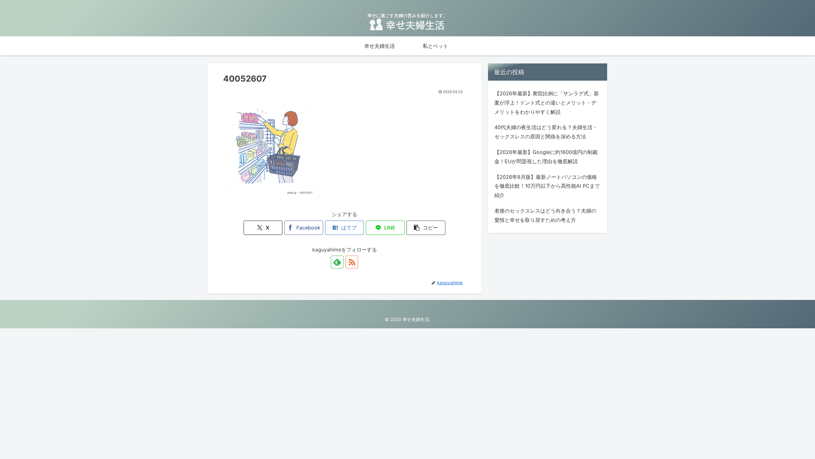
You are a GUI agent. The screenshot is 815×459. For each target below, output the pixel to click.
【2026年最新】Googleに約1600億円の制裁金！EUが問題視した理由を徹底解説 (546, 156)
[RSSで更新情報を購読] (351, 262)
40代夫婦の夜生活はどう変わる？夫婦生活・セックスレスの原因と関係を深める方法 (546, 132)
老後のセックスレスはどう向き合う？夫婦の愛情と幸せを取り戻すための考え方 (545, 215)
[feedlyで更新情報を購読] (337, 262)
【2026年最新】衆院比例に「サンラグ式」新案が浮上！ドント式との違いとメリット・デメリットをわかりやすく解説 (546, 102)
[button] (426, 228)
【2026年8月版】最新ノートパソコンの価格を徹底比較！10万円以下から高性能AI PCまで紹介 (547, 186)
